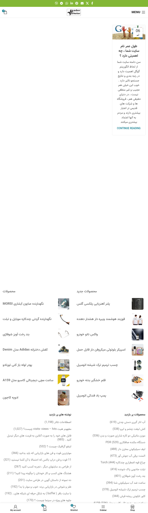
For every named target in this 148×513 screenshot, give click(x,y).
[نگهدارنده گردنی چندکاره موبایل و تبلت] (63, 319)
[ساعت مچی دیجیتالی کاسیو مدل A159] (63, 380)
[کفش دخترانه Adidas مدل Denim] (63, 350)
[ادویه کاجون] (63, 397)
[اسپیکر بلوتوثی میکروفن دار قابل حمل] (137, 350)
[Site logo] (73, 12)
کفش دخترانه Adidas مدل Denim (25, 349)
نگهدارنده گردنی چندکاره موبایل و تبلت (27, 319)
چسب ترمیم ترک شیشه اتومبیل (97, 365)
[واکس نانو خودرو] (137, 334)
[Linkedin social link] (71, 3)
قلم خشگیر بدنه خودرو (91, 380)
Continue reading (129, 128)
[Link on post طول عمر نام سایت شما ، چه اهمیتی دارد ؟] (128, 32)
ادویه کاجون (10, 397)
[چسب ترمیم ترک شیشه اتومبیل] (137, 365)
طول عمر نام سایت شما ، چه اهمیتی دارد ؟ (129, 51)
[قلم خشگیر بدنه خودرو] (137, 380)
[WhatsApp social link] (66, 3)
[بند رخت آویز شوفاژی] (63, 334)
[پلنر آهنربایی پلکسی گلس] (137, 304)
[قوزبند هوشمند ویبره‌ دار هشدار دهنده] (137, 319)
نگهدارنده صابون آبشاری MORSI (23, 303)
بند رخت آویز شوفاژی (16, 334)
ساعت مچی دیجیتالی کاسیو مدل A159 (28, 380)
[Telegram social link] (61, 3)
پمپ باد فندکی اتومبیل (91, 395)
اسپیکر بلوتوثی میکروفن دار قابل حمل (101, 349)
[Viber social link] (56, 3)
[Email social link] (82, 3)
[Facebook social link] (92, 3)
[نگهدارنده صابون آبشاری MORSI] (63, 304)
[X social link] (87, 3)
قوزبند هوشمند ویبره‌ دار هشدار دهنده (101, 319)
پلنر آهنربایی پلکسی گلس (93, 303)
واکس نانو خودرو (87, 334)
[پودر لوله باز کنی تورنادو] (63, 365)
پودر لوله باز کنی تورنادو (17, 365)
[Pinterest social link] (76, 3)
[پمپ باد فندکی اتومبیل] (137, 396)
